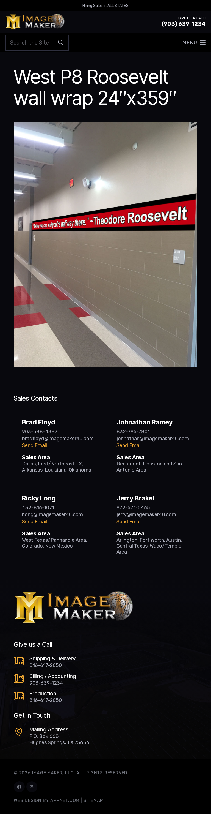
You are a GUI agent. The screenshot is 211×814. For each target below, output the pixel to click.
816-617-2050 (45, 665)
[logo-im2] (35, 22)
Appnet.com (64, 800)
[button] (194, 43)
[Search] (60, 42)
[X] (31, 786)
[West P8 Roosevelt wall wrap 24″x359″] (105, 125)
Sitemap (93, 800)
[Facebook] (19, 786)
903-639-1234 (46, 683)
